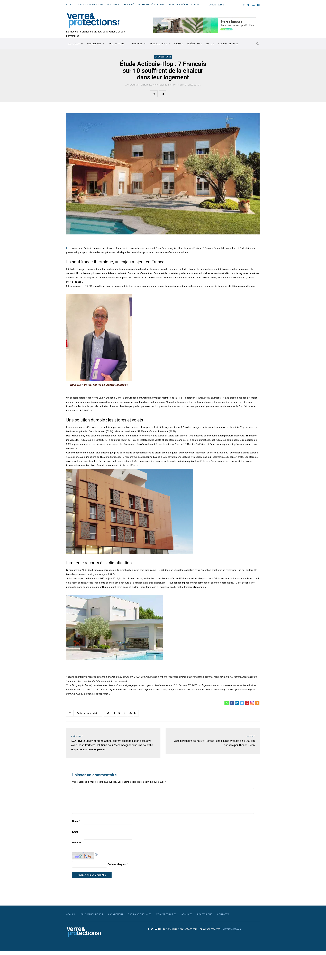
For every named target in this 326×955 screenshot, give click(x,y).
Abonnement (114, 4)
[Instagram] (252, 703)
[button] (205, 25)
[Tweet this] (178, 93)
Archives (186, 914)
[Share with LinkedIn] (202, 93)
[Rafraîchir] (96, 853)
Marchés (157, 85)
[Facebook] (232, 703)
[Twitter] (242, 703)
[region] (205, 25)
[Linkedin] (237, 703)
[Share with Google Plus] (186, 93)
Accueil (70, 4)
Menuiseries (94, 44)
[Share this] (170, 93)
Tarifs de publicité (139, 914)
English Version (217, 5)
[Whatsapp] (226, 703)
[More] (257, 703)
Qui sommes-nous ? (91, 914)
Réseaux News (158, 44)
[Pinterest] (247, 703)
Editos (210, 44)
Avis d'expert (132, 85)
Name (75, 821)
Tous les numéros (178, 4)
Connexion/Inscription (90, 4)
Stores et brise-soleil (189, 85)
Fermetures (146, 85)
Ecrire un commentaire (88, 713)
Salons (178, 44)
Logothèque (204, 914)
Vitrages (137, 44)
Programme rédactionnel (152, 4)
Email (75, 831)
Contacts (196, 4)
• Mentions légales (231, 929)
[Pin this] (194, 93)
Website (77, 842)
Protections (116, 44)
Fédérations (194, 44)
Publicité (129, 4)
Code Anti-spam (116, 864)
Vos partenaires (228, 44)
